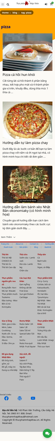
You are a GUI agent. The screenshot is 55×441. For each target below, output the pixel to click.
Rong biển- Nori (9, 287)
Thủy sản (41, 254)
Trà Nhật (41, 303)
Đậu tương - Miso (9, 300)
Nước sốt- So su (9, 333)
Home (5, 12)
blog (15, 12)
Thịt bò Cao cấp (9, 267)
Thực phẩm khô (44, 278)
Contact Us (34, 244)
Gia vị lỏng (7, 321)
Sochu (22, 340)
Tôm (39, 264)
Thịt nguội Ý (25, 376)
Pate (22, 379)
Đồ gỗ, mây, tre (8, 367)
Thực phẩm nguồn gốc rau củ (9, 281)
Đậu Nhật (41, 343)
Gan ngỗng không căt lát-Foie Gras (26, 287)
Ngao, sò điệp (43, 267)
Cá (38, 257)
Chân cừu (24, 270)
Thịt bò (5, 254)
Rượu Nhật (25, 321)
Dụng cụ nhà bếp (9, 370)
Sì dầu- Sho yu (8, 343)
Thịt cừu (23, 254)
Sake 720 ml (25, 330)
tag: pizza (26, 12)
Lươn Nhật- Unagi (45, 340)
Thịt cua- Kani (43, 346)
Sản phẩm (23, 247)
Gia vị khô (41, 313)
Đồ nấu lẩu (42, 337)
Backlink (48, 247)
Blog (36, 247)
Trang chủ (5, 244)
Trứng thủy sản (44, 330)
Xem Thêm (7, 237)
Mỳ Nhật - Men (44, 300)
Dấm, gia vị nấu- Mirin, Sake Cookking (9, 327)
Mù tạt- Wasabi (8, 291)
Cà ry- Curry (42, 281)
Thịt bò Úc (6, 264)
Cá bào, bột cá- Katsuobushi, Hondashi (44, 287)
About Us (19, 244)
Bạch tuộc (41, 261)
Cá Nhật (41, 327)
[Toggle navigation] (3, 4)
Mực (39, 333)
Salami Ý (23, 360)
